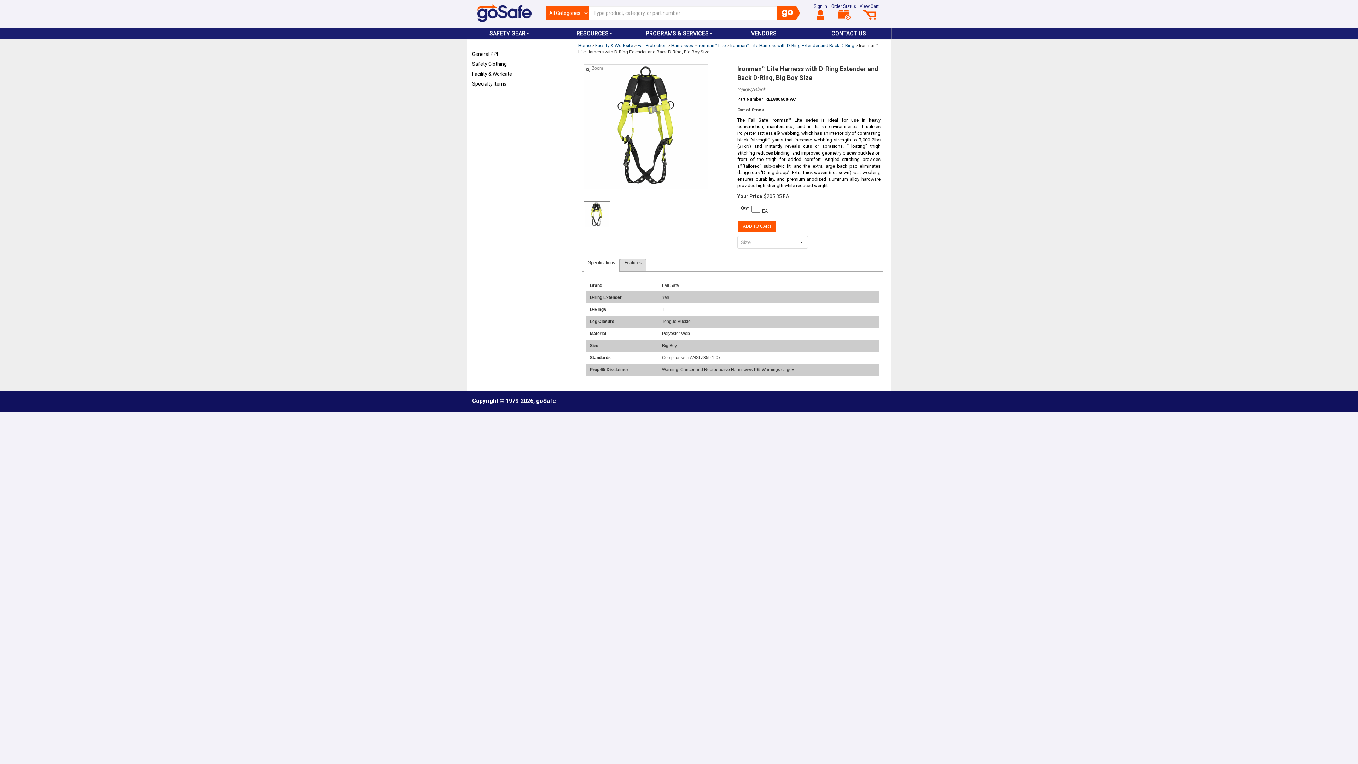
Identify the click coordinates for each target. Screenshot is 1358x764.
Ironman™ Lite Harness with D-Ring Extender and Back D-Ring (792, 45)
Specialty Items (489, 84)
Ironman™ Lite (712, 45)
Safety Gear (507, 33)
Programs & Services (677, 33)
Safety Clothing (489, 64)
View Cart (869, 6)
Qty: (745, 208)
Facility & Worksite (492, 74)
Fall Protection (652, 45)
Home (584, 45)
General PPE (486, 54)
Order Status (843, 6)
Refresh (486, 100)
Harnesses (682, 45)
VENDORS (764, 33)
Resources (592, 33)
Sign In (820, 6)
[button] (802, 242)
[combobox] (767, 242)
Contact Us (848, 33)
